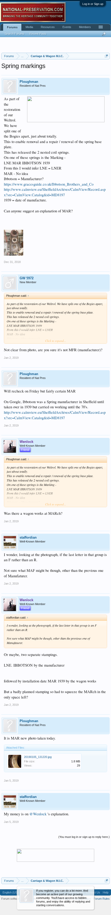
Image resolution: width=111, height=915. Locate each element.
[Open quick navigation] (106, 56)
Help (105, 892)
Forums (12, 27)
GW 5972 (27, 278)
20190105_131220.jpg (38, 756)
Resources (48, 27)
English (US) (10, 892)
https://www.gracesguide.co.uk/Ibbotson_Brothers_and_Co (48, 184)
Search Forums (14, 33)
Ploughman (29, 82)
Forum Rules (101, 898)
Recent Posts (37, 33)
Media (29, 27)
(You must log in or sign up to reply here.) (84, 836)
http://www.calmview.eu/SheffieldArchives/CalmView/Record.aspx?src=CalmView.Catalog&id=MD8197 (55, 192)
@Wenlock (37, 813)
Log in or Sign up (92, 3)
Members (85, 27)
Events (66, 27)
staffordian (28, 537)
